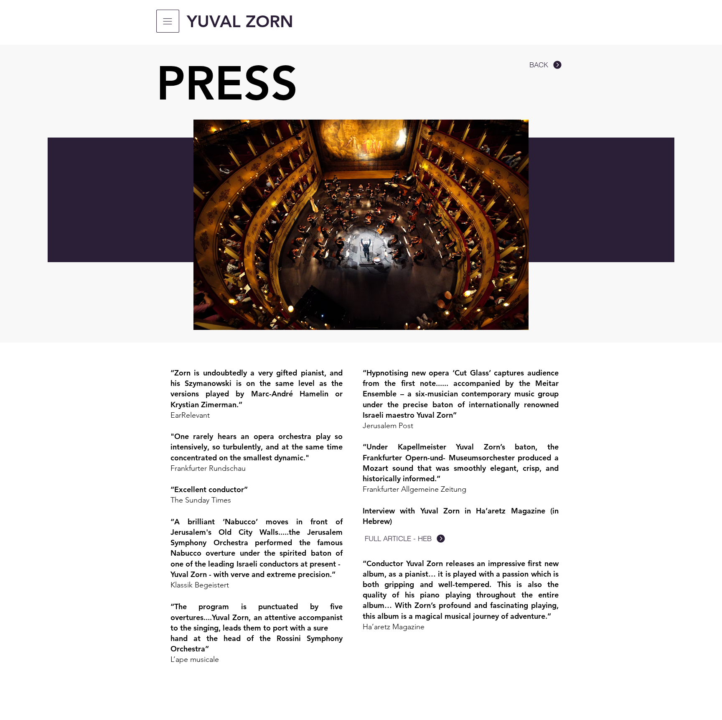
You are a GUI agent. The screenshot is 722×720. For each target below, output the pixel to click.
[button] (167, 21)
